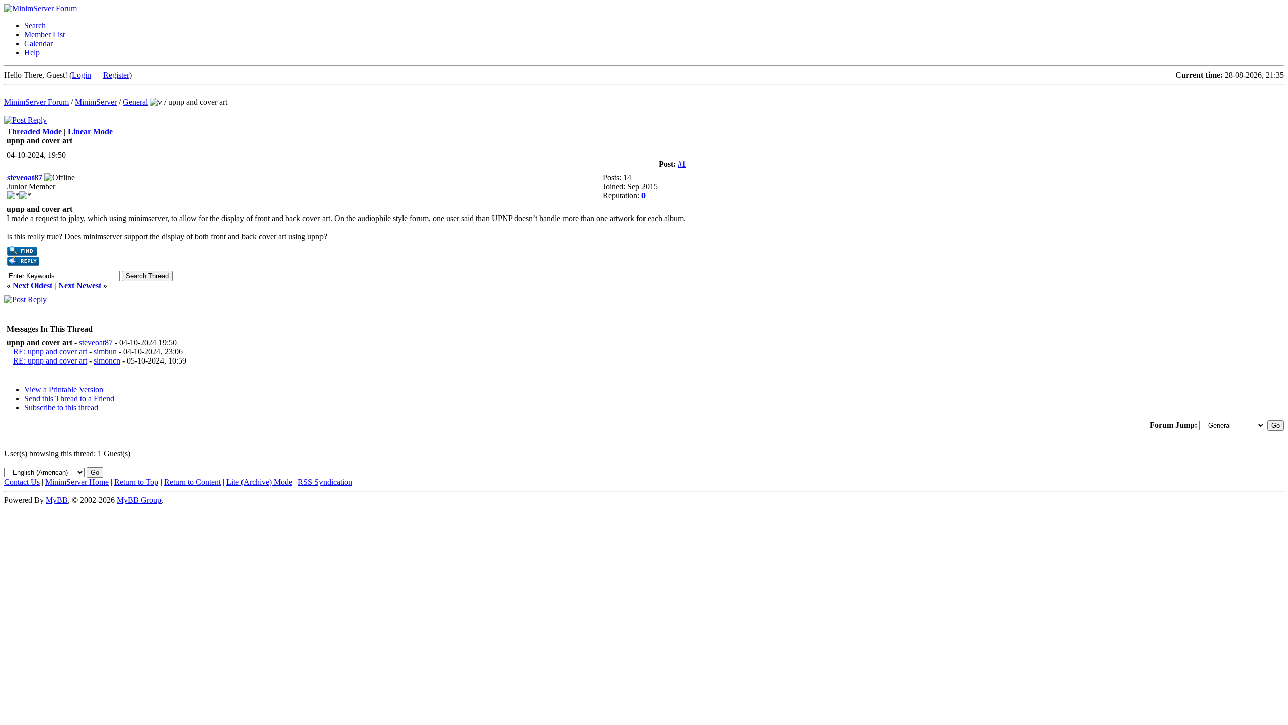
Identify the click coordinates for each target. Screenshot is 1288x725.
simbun (105, 351)
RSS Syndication (325, 482)
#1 (682, 164)
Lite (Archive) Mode (259, 482)
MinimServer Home (77, 482)
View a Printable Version (63, 389)
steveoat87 (24, 177)
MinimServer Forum (36, 102)
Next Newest (79, 285)
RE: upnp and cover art (50, 351)
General (135, 102)
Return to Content (192, 482)
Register (116, 74)
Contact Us (22, 482)
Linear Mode (90, 131)
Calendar (38, 43)
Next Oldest (32, 285)
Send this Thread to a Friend (69, 398)
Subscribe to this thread (61, 407)
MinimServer (96, 102)
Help (32, 52)
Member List (44, 34)
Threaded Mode (34, 131)
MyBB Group (139, 500)
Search (35, 25)
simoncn (107, 360)
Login (81, 74)
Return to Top (136, 482)
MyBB (57, 500)
